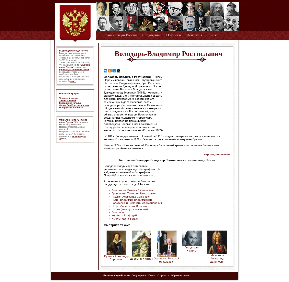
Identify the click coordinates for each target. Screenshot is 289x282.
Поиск (212, 35)
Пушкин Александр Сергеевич (131, 196)
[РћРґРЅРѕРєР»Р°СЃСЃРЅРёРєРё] (110, 70)
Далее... (72, 81)
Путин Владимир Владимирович (132, 199)
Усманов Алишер (68, 98)
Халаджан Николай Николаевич (166, 260)
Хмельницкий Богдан (125, 218)
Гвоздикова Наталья (70, 103)
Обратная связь (180, 275)
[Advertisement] (196, 100)
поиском (148, 175)
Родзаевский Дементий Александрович (137, 202)
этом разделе (79, 136)
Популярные (151, 35)
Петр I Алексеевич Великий (129, 206)
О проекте (174, 35)
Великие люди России (120, 35)
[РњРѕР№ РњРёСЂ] (114, 70)
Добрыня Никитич (141, 258)
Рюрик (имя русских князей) (130, 209)
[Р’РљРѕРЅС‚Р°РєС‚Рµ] (105, 70)
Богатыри (118, 212)
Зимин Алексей (67, 100)
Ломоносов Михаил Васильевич (132, 190)
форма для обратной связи (74, 69)
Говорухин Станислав (71, 107)
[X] (118, 70)
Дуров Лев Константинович (74, 105)
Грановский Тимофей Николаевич (134, 193)
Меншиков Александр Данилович (217, 258)
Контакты (194, 35)
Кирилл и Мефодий (124, 215)
